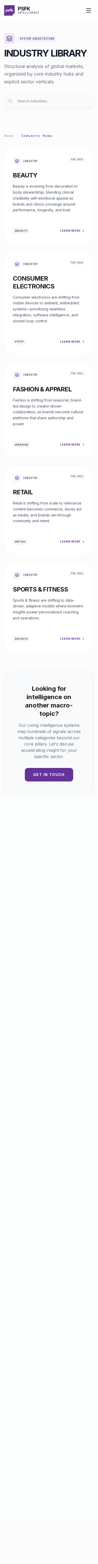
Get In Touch (49, 774)
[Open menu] (88, 10)
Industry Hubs (37, 136)
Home (9, 136)
